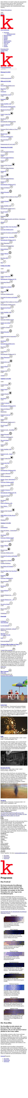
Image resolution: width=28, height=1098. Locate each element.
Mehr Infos (3, 667)
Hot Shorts (8, 813)
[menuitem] (6, 32)
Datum (2, 67)
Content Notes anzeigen (6, 650)
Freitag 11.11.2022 (5, 265)
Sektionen (6, 67)
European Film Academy (7, 675)
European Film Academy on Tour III (10, 815)
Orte (10, 67)
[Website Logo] (7, 28)
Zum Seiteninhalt (5, 30)
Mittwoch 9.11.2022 (6, 81)
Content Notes (4, 50)
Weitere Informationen (6, 10)
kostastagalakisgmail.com (21, 853)
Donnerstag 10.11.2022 (7, 147)
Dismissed (13, 813)
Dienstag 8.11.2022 (5, 72)
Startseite (3, 1056)
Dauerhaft (3, 616)
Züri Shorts (3, 813)
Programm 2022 (5, 49)
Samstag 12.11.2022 (6, 378)
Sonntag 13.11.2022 (6, 523)
